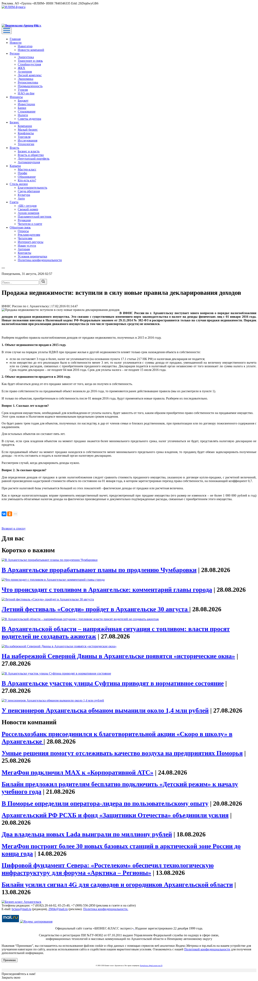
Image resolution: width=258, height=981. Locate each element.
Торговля (24, 137)
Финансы (16, 97)
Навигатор (25, 46)
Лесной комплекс (30, 75)
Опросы (23, 231)
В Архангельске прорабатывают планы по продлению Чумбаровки (99, 569)
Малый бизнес (28, 129)
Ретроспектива (28, 82)
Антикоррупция (29, 162)
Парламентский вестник (34, 216)
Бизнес (14, 122)
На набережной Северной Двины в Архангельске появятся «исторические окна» (118, 656)
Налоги (23, 115)
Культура (24, 195)
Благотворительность (32, 187)
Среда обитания (29, 191)
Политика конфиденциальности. (105, 909)
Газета (14, 202)
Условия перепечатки (32, 256)
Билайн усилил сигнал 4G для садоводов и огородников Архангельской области (117, 884)
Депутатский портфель (33, 158)
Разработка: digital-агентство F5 (151, 966)
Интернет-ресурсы (30, 242)
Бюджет (23, 100)
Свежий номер (28, 209)
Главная (15, 39)
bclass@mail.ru (21, 909)
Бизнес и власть (29, 151)
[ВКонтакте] (4, 513)
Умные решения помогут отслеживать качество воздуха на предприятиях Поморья (122, 753)
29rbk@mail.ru (58, 909)
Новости (16, 42)
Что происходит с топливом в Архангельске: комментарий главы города (107, 589)
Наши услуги (27, 245)
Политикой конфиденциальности (207, 949)
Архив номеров (28, 213)
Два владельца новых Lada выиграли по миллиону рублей (87, 834)
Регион (15, 53)
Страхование (26, 111)
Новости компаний (31, 50)
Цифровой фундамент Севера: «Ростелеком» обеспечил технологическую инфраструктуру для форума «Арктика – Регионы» (108, 869)
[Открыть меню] (7, 30)
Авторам (24, 249)
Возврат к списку (14, 528)
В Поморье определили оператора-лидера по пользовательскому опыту (105, 803)
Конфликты (26, 133)
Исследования (27, 140)
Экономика (25, 79)
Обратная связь (20, 227)
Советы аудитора (29, 118)
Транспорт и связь (30, 60)
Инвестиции (26, 104)
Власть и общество (31, 155)
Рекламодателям (29, 234)
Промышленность (30, 86)
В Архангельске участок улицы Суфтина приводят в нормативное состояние (113, 683)
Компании (25, 126)
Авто (21, 198)
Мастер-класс (27, 169)
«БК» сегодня (27, 205)
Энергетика (26, 57)
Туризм (23, 89)
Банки (22, 108)
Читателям (25, 238)
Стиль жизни (19, 184)
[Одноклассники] (9, 513)
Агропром (25, 71)
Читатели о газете (30, 224)
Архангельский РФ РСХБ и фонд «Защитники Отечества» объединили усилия (115, 815)
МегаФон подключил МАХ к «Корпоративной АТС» (77, 772)
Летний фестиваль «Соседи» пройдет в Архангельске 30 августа (95, 609)
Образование (27, 176)
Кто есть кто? (27, 180)
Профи (22, 173)
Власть (14, 147)
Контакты (24, 253)
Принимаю (9, 960)
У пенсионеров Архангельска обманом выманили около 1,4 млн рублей (105, 710)
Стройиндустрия (29, 64)
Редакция (24, 220)
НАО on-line (26, 93)
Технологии (26, 144)
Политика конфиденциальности (40, 260)
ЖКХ (21, 68)
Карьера (15, 166)
